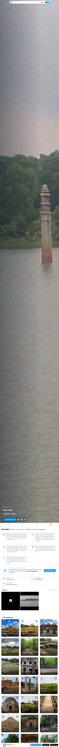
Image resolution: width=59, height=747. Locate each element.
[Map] (21, 519)
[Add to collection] (18, 519)
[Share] (25, 519)
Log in (47, 2)
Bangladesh (6, 507)
